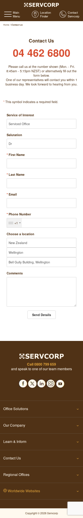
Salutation (14, 135)
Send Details (41, 315)
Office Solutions (15, 408)
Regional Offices (16, 474)
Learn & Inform (14, 441)
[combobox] (14, 223)
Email (12, 194)
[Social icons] (23, 382)
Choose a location (20, 234)
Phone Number (19, 214)
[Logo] (41, 4)
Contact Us (12, 458)
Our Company (14, 425)
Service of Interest (20, 115)
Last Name (16, 174)
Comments (15, 273)
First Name (16, 154)
